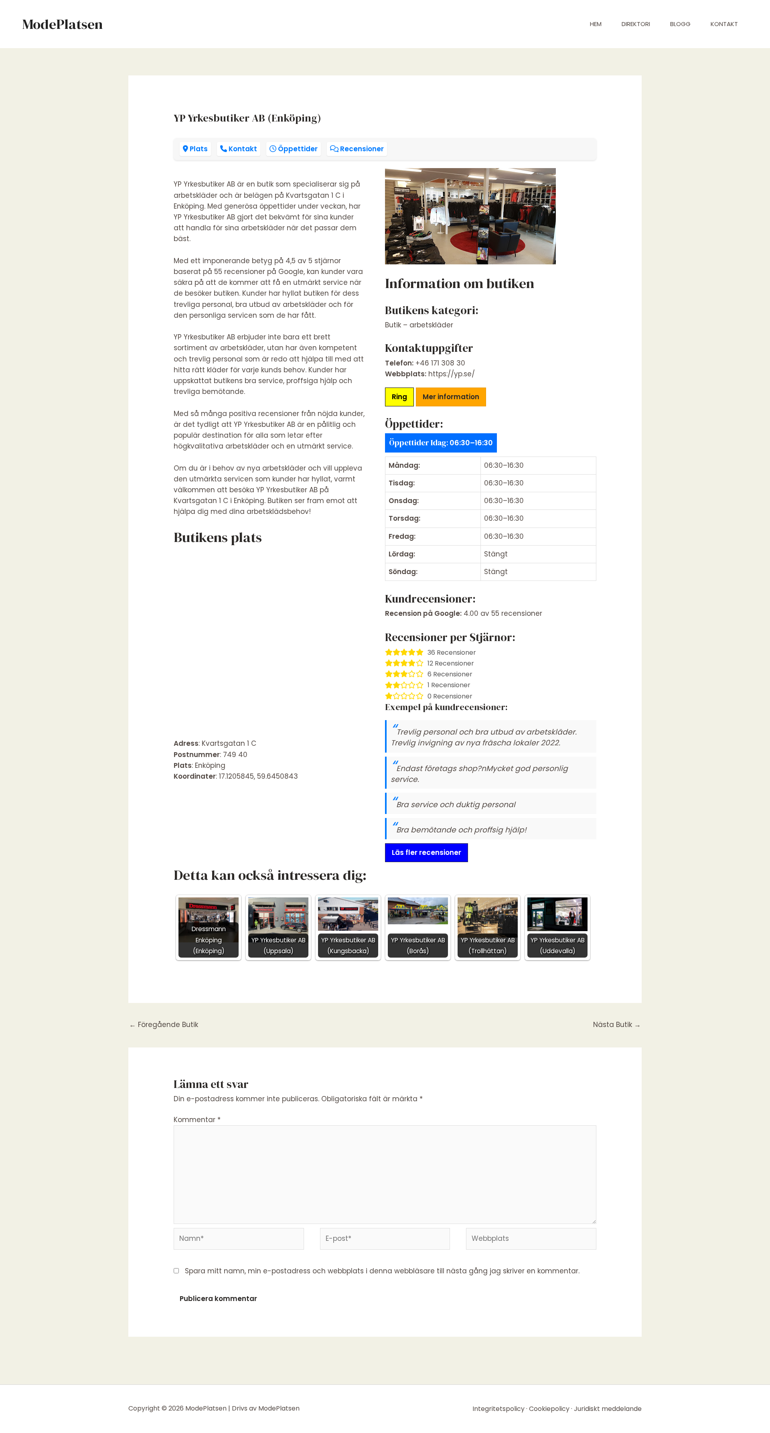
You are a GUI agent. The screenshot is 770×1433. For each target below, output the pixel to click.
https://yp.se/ (451, 374)
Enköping (210, 765)
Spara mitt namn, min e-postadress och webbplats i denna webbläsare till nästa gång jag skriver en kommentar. (382, 1271)
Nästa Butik (617, 1024)
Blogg (680, 24)
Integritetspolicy (498, 1408)
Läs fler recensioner (426, 852)
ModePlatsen (62, 24)
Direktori (636, 24)
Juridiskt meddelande (608, 1408)
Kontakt (724, 24)
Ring (399, 397)
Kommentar (197, 1119)
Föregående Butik (163, 1024)
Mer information (451, 397)
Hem (596, 24)
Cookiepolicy (549, 1408)
